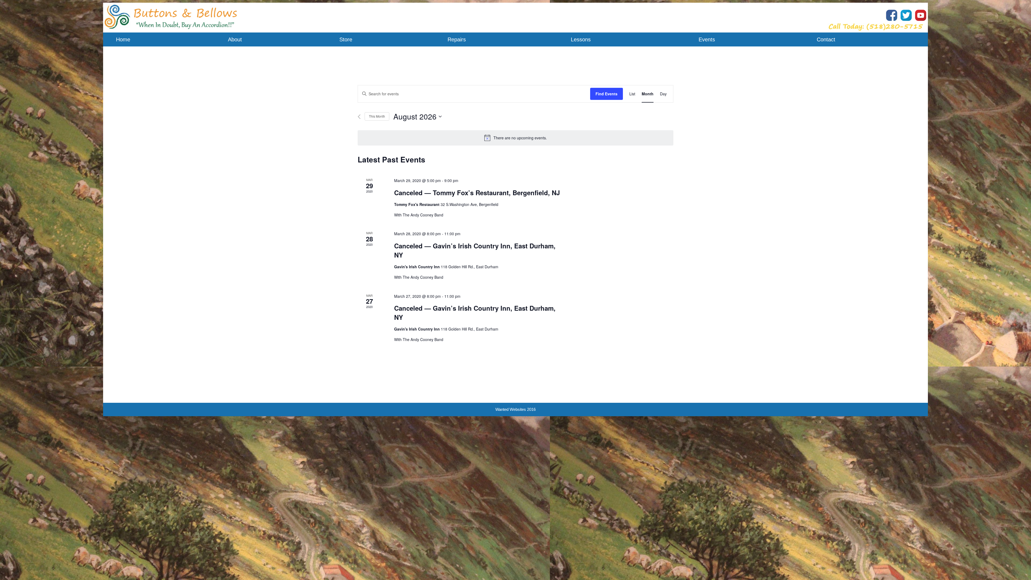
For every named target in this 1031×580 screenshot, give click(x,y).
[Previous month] (359, 116)
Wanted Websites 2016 (515, 409)
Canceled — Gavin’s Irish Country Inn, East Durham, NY (475, 250)
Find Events (607, 93)
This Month (377, 116)
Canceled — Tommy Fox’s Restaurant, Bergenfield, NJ (477, 192)
